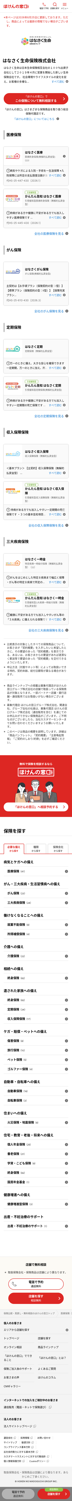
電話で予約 (36, 1284)
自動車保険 (18, 1091)
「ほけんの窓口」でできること (18, 1357)
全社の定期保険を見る (49, 416)
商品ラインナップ (48, 1347)
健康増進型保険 (20, 1204)
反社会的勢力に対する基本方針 (19, 1452)
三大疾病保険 (19, 902)
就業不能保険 (19, 924)
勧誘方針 (26, 1442)
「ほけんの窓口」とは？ (52, 1357)
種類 (36, 848)
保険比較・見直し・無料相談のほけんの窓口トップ (29, 1313)
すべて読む (58, 81)
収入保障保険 (19, 1019)
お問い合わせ (44, 1438)
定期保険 (17, 1009)
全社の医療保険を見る (49, 233)
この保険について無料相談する (36, 99)
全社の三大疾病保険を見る (46, 630)
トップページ (11, 1338)
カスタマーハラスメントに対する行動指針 (25, 1456)
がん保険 (16, 893)
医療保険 (16, 871)
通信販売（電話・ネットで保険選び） (26, 1407)
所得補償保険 (19, 934)
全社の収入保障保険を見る (46, 525)
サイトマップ (10, 1442)
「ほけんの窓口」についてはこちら (34, 118)
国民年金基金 (19, 1182)
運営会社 (8, 1438)
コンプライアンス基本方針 (17, 1447)
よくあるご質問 (47, 1368)
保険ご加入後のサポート (18, 1368)
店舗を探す (36, 1298)
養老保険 (16, 1154)
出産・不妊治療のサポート (27, 1226)
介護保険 (16, 956)
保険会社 (58, 848)
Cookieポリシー (37, 1461)
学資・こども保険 (22, 1163)
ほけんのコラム (47, 1377)
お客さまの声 (11, 1377)
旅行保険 (16, 1050)
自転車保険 (17, 1100)
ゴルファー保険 (20, 1069)
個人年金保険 (19, 1144)
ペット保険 (17, 1059)
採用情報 (24, 1438)
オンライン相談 (13, 1347)
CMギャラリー (12, 1386)
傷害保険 (16, 1041)
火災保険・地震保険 (23, 1122)
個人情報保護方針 (12, 1461)
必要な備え (13, 848)
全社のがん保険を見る (49, 311)
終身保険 (16, 978)
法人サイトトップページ (18, 1426)
